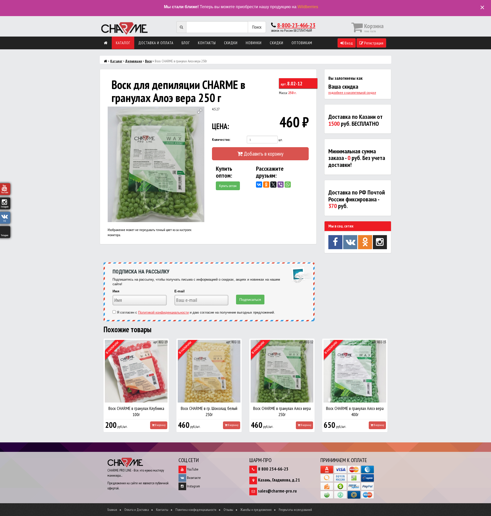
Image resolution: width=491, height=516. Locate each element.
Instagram (193, 486)
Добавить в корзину (262, 153)
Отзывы (228, 509)
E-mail (179, 291)
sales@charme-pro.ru (277, 491)
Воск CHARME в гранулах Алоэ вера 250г (282, 411)
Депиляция (133, 61)
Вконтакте (193, 477)
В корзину (159, 425)
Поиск (257, 27)
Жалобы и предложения (256, 509)
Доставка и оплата (155, 42)
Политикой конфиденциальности (163, 312)
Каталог (123, 42)
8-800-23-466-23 (296, 25)
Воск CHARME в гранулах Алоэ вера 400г (355, 411)
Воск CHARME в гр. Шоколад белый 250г (209, 411)
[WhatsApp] (288, 184)
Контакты (207, 42)
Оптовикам (302, 42)
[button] (200, 111)
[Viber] (280, 184)
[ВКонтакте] (259, 184)
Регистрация (373, 42)
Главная (112, 509)
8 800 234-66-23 (273, 469)
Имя (116, 291)
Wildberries (307, 7)
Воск (148, 61)
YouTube (192, 469)
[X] (273, 184)
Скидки (231, 42)
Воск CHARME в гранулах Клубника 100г (136, 411)
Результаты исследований (295, 509)
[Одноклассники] (266, 184)
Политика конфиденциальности (195, 509)
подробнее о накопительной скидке (352, 92)
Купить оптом (228, 186)
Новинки (254, 42)
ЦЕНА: (220, 126)
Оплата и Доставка (136, 509)
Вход (348, 42)
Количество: (221, 139)
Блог (186, 42)
